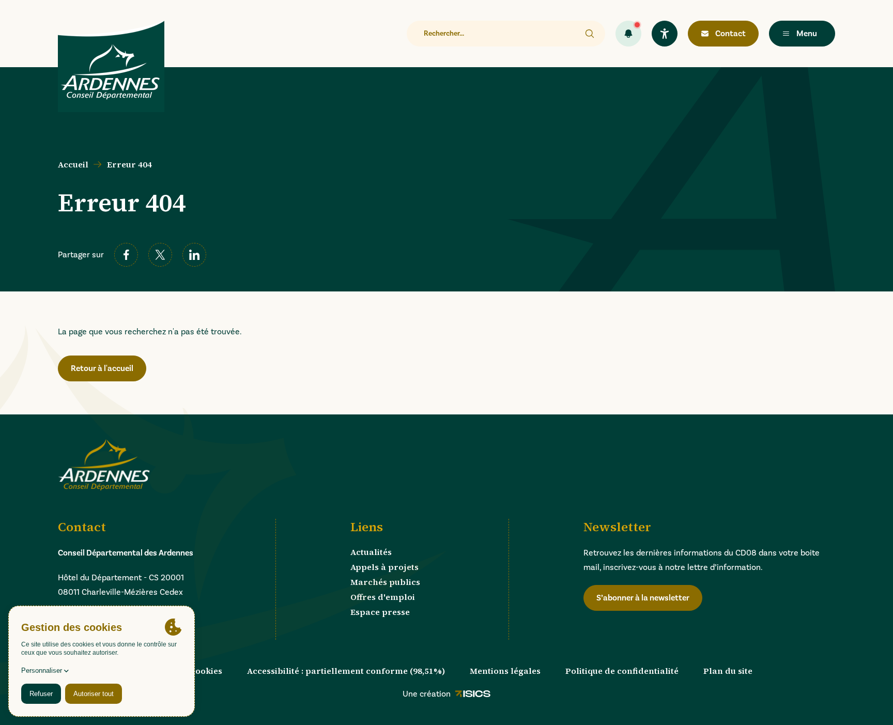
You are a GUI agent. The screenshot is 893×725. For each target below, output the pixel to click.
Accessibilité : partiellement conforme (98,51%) (346, 670)
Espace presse (380, 612)
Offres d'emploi (382, 597)
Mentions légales (505, 670)
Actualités (371, 552)
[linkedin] (194, 255)
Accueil (73, 164)
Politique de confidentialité (622, 670)
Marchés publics (385, 582)
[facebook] (126, 255)
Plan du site (727, 670)
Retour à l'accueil (102, 368)
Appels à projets (384, 567)
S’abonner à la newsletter (642, 598)
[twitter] (160, 255)
